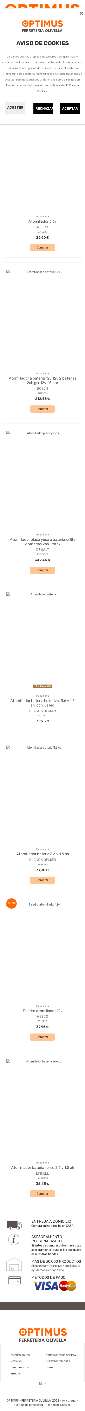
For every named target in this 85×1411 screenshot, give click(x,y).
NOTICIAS (16, 1361)
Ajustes (15, 107)
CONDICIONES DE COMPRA (61, 1355)
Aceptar (70, 108)
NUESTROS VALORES (58, 1361)
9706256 (42, 393)
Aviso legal (69, 1400)
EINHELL (42, 1173)
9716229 (42, 1021)
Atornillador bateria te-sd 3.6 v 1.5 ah (42, 1167)
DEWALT (42, 550)
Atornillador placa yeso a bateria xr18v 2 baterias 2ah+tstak (42, 541)
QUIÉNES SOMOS (20, 1355)
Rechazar (44, 108)
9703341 (42, 715)
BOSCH (42, 388)
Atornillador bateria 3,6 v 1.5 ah (42, 854)
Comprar (42, 247)
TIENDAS (16, 1373)
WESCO (42, 227)
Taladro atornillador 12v (42, 1011)
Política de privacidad (28, 1405)
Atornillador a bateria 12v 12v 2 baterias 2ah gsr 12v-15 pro (42, 380)
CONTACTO (52, 1367)
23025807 (42, 554)
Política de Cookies (58, 1405)
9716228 (42, 232)
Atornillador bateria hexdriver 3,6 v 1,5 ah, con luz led (42, 703)
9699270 (43, 864)
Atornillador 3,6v (42, 221)
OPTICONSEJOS (20, 1367)
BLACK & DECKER (42, 711)
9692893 (43, 1178)
